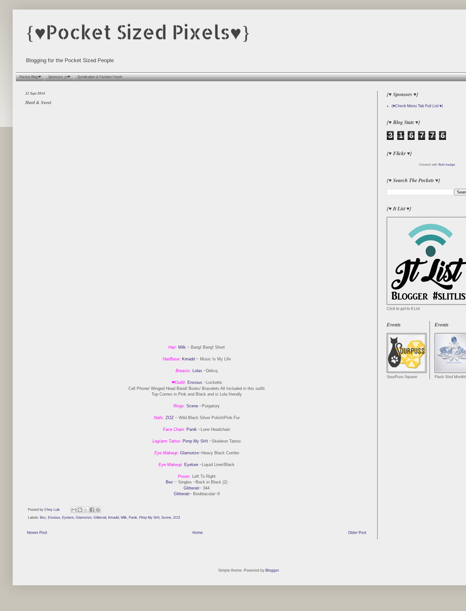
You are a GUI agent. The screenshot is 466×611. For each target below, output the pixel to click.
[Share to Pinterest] (98, 510)
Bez (169, 482)
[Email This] (74, 510)
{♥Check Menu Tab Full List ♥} (417, 106)
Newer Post (37, 532)
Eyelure (191, 464)
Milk (182, 347)
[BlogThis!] (80, 510)
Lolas (198, 370)
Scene (192, 406)
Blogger (272, 570)
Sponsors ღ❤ (59, 77)
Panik (191, 429)
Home (197, 532)
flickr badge (446, 164)
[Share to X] (86, 510)
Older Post (357, 532)
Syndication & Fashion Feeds (99, 77)
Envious (194, 382)
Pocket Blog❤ (30, 77)
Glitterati (191, 488)
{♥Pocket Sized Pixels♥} (138, 32)
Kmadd (188, 359)
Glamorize (189, 452)
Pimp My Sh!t (195, 441)
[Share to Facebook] (92, 510)
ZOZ (169, 417)
